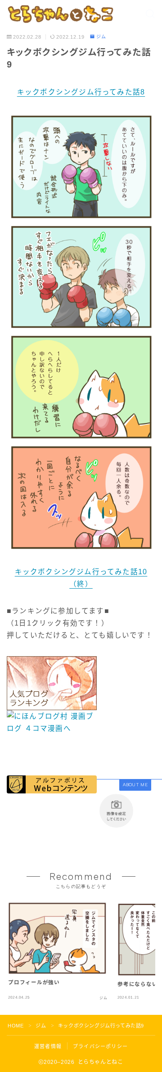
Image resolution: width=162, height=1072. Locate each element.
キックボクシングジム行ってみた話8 (81, 92)
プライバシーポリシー (100, 1046)
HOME (15, 1025)
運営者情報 (48, 1046)
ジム (101, 37)
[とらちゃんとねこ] (60, 14)
